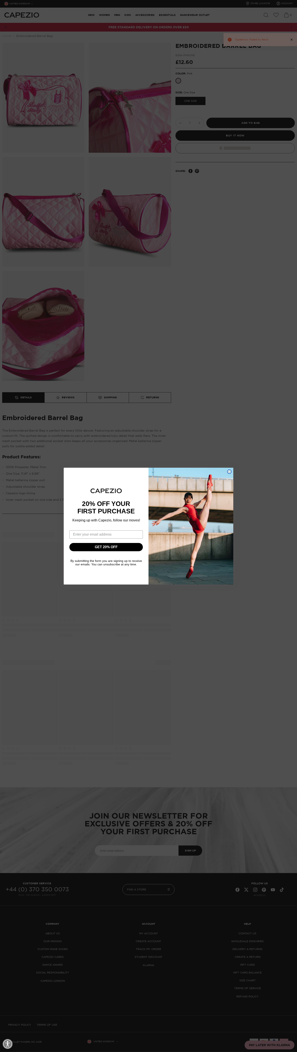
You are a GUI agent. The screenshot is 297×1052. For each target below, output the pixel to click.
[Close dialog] (229, 471)
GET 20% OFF (106, 547)
